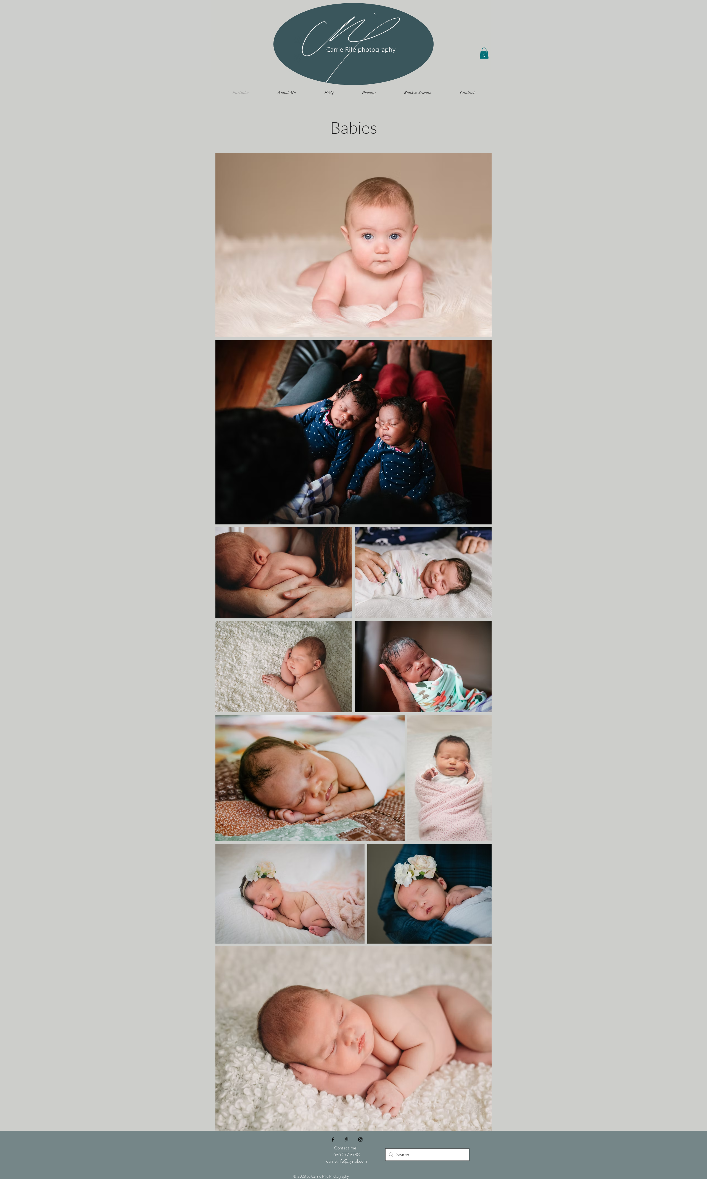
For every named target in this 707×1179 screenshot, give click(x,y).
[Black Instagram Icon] (360, 1139)
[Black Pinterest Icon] (346, 1139)
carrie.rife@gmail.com (346, 1161)
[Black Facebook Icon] (333, 1139)
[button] (484, 53)
